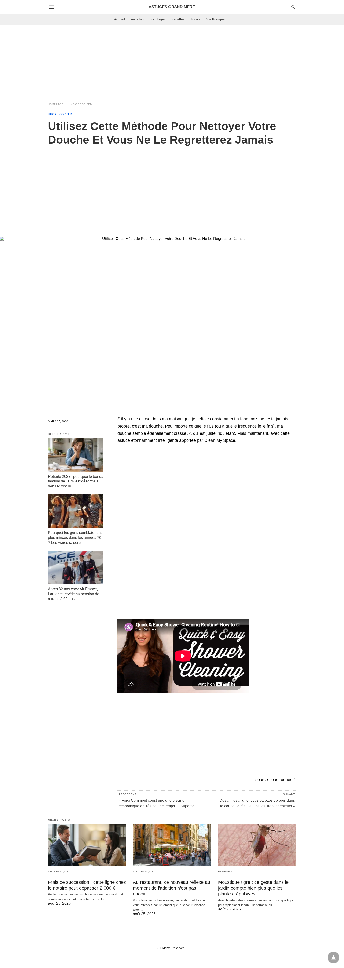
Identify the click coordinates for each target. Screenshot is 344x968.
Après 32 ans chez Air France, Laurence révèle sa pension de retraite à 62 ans (73, 594)
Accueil (119, 19)
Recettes (178, 19)
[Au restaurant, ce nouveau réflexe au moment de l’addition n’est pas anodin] (172, 845)
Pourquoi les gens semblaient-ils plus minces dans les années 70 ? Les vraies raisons (75, 537)
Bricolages (158, 19)
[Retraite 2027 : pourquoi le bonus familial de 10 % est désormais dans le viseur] (75, 455)
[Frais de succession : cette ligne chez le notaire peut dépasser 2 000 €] (87, 845)
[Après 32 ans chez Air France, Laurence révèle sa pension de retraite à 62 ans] (75, 567)
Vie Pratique (215, 19)
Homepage (55, 104)
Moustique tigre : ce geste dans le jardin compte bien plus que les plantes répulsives (253, 888)
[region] (172, 186)
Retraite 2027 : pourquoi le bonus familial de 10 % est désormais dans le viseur (75, 481)
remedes (137, 19)
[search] (293, 7)
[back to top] (333, 957)
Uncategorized (80, 104)
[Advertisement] (172, 62)
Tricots (195, 19)
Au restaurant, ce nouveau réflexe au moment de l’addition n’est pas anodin (171, 888)
